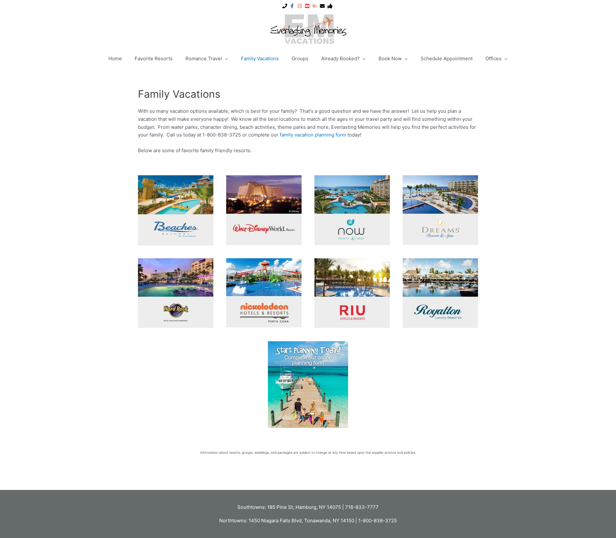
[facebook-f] (293, 6)
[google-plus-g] (315, 6)
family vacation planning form (313, 135)
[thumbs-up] (331, 6)
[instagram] (300, 6)
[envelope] (323, 6)
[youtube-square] (308, 6)
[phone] (285, 6)
